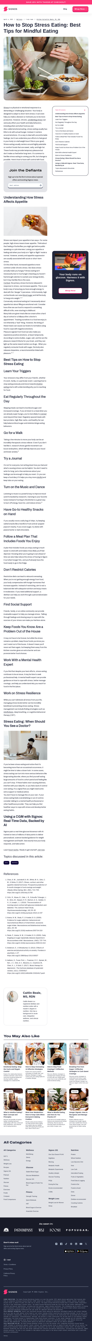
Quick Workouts (31, 1200)
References (59, 171)
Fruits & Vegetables (77, 1177)
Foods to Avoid (75, 1188)
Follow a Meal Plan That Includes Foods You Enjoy (69, 138)
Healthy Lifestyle (54, 1173)
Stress (6, 108)
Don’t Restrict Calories (62, 141)
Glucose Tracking (54, 1177)
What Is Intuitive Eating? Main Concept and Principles (13, 1114)
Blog (65, 9)
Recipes (6, 1167)
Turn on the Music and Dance (64, 131)
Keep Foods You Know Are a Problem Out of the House (70, 148)
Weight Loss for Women (56, 1202)
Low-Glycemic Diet (77, 1162)
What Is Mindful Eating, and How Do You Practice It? (56, 1114)
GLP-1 (6, 1156)
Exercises (7, 1189)
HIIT (27, 1204)
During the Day (53, 1184)
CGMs (51, 1192)
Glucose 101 (30, 1179)
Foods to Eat (75, 1184)
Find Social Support (61, 144)
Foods (6, 1193)
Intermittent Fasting (77, 1173)
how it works (14, 850)
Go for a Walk (59, 125)
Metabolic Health (54, 1165)
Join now (40, 850)
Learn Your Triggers (61, 119)
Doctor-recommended (55, 1188)
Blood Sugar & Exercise (33, 1207)
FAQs (50, 1180)
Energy (28, 1161)
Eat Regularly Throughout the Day (66, 122)
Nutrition (6, 1178)
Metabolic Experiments (56, 1169)
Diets (72, 1192)
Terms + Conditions (10, 1264)
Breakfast (74, 1207)
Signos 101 (7, 1171)
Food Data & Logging (78, 1180)
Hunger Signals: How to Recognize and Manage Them (78, 1114)
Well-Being (29, 1154)
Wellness (7, 1160)
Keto (72, 1165)
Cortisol (7, 283)
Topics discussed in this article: (65, 168)
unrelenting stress (35, 120)
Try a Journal (59, 128)
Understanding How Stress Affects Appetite (70, 113)
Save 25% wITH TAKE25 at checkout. (46, 2)
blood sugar (27, 295)
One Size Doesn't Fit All (56, 1154)
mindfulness (8, 712)
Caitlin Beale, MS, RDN (52, 19)
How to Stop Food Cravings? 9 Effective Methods (55, 1069)
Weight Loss (8, 1163)
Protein (73, 1154)
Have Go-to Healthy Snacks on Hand (67, 134)
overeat (43, 414)
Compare (7, 1196)
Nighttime (52, 1158)
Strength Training (31, 1196)
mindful (39, 477)
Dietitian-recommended (78, 1199)
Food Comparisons (10, 1199)
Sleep (50, 1206)
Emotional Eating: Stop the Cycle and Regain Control (12, 1069)
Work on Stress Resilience (63, 155)
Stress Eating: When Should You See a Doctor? (68, 159)
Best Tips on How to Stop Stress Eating (68, 116)
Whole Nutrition (76, 1158)
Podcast (6, 1175)
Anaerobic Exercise (32, 1211)
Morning (51, 1162)
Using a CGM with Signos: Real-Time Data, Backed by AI (69, 164)
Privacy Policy (8, 1269)
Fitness (6, 1186)
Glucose (6, 1182)
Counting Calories (77, 1203)
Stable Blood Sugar (32, 1171)
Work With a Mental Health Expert (65, 152)
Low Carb (74, 1169)
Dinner (73, 1195)
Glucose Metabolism (32, 1175)
